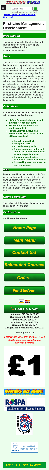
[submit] (35, 9)
